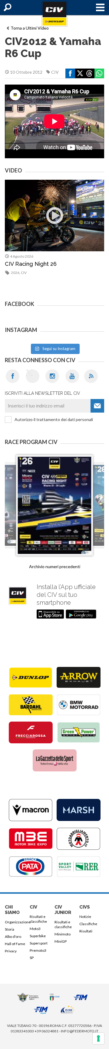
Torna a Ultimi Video (30, 28)
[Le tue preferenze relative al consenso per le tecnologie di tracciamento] (98, 1038)
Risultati (85, 931)
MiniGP (60, 941)
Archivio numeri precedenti (54, 566)
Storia (9, 929)
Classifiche (88, 924)
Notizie (85, 916)
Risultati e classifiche (38, 919)
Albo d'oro (13, 936)
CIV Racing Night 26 (31, 264)
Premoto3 (38, 950)
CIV (55, 72)
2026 (15, 272)
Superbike (38, 936)
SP (32, 957)
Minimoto (62, 934)
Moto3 (35, 928)
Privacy (11, 951)
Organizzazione (16, 922)
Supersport (39, 943)
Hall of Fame (15, 943)
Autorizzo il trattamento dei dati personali (54, 419)
